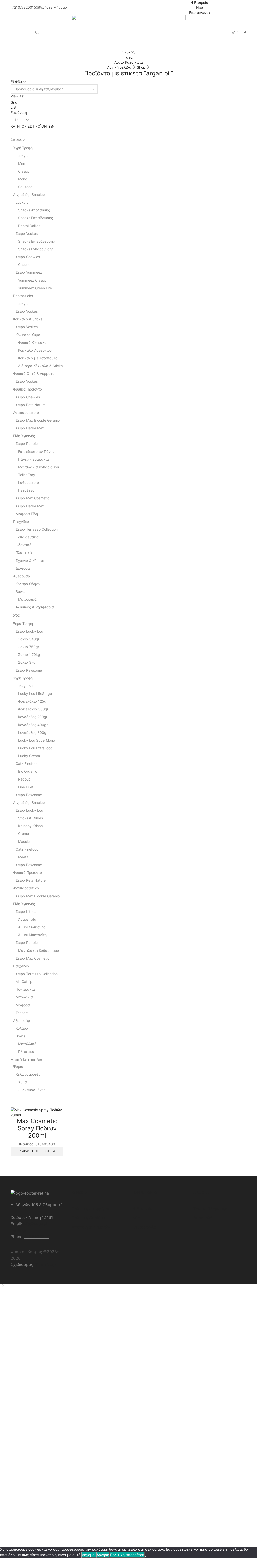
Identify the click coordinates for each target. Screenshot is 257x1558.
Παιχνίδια (21, 521)
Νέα (199, 7)
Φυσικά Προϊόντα (27, 389)
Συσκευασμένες (32, 1090)
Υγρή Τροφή (23, 148)
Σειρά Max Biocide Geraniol (38, 420)
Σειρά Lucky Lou (29, 631)
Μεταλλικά (27, 599)
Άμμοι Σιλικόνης (31, 927)
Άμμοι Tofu (27, 919)
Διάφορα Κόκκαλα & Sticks (40, 366)
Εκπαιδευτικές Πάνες (36, 451)
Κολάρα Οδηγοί (28, 584)
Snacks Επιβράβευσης (36, 241)
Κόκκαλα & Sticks (27, 319)
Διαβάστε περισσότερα (37, 1151)
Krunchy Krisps (30, 826)
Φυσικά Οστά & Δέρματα (34, 373)
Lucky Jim (24, 155)
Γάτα (128, 57)
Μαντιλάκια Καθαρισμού (38, 467)
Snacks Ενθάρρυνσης (36, 249)
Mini (21, 163)
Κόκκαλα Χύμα (28, 334)
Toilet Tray (26, 475)
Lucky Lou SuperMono (36, 740)
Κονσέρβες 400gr (33, 724)
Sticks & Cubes (30, 818)
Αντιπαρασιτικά (26, 412)
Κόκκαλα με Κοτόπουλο (37, 358)
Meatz (23, 857)
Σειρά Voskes (27, 233)
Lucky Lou (24, 686)
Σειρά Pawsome (29, 670)
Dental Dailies (29, 226)
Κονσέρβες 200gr (32, 717)
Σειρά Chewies (28, 257)
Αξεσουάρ (21, 576)
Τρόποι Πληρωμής (210, 1208)
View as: (17, 96)
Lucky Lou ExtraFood (35, 748)
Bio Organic (27, 771)
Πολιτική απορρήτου (127, 1555)
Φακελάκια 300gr (33, 709)
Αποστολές (204, 1217)
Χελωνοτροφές (28, 1074)
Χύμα (22, 1082)
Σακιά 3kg (27, 662)
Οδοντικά (24, 545)
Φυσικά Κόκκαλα (32, 342)
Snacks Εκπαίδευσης (35, 218)
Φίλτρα (20, 82)
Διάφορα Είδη (27, 514)
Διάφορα (23, 568)
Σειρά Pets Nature (31, 405)
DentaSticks (23, 296)
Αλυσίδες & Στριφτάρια (35, 607)
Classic (24, 171)
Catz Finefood (27, 763)
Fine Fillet (25, 787)
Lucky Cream (29, 756)
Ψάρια (18, 1066)
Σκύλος (128, 52)
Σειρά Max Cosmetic (32, 498)
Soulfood (25, 187)
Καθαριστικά (28, 482)
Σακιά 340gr (28, 639)
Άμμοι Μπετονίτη (32, 935)
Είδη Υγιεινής (24, 436)
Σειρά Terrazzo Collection (37, 529)
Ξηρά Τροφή (23, 623)
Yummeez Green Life (35, 288)
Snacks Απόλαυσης (34, 210)
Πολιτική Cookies (88, 1217)
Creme (23, 833)
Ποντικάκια (25, 989)
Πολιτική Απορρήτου (91, 1208)
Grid (14, 102)
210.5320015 (36, 1236)
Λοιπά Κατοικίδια (128, 62)
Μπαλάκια (24, 997)
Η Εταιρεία (199, 2)
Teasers (22, 1013)
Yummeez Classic (32, 280)
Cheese (24, 264)
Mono (22, 179)
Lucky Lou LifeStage (35, 693)
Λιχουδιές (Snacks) (29, 194)
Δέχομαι (89, 1555)
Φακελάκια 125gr (33, 701)
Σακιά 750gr (28, 647)
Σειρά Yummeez (29, 272)
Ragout (24, 779)
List (13, 107)
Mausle (24, 841)
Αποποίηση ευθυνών (91, 1227)
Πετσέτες (26, 490)
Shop (141, 67)
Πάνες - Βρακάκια (33, 459)
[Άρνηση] (145, 1556)
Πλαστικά (24, 552)
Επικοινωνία (199, 12)
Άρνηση (103, 1555)
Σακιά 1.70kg (29, 654)
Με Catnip (24, 981)
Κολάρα (22, 1028)
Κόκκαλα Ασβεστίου (35, 350)
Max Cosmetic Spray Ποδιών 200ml (37, 1128)
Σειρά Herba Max (30, 428)
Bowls (20, 591)
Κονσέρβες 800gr (33, 732)
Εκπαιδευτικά (27, 537)
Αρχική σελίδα (119, 67)
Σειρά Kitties (26, 911)
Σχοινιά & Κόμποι (30, 560)
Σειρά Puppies (27, 443)
